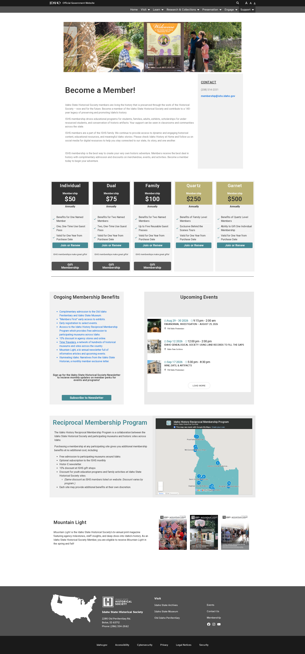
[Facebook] (209, 624)
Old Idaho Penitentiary (167, 617)
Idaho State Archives (166, 605)
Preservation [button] (210, 9)
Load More (199, 386)
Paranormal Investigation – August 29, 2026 (191, 324)
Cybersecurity (144, 645)
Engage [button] (229, 9)
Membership (214, 617)
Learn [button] (156, 9)
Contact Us (213, 611)
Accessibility (122, 645)
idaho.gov (102, 645)
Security (203, 645)
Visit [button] (143, 9)
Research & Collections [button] (181, 9)
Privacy (164, 645)
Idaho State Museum (166, 611)
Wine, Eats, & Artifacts (178, 365)
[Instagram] (214, 624)
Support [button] (246, 9)
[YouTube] (219, 624)
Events (210, 605)
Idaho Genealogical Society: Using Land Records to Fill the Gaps (204, 344)
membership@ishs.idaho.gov (218, 96)
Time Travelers (67, 342)
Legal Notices (183, 645)
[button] (237, 3)
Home (134, 9)
